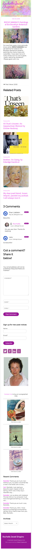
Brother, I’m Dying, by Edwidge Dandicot (12, 161)
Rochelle (16, 224)
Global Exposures (22, 542)
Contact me (8, 394)
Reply (26, 212)
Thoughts (6, 121)
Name (6, 302)
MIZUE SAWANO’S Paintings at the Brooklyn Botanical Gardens (16, 24)
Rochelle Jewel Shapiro (15, 540)
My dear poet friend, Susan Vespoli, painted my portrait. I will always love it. (15, 195)
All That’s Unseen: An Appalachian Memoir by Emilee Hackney (14, 125)
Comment (8, 278)
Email (6, 308)
